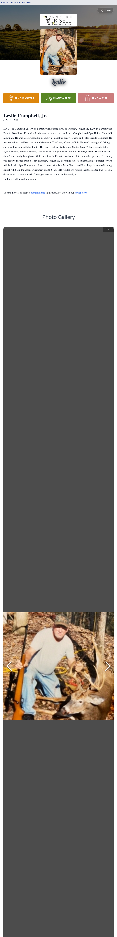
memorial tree (38, 192)
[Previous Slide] (9, 666)
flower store (81, 192)
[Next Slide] (108, 666)
